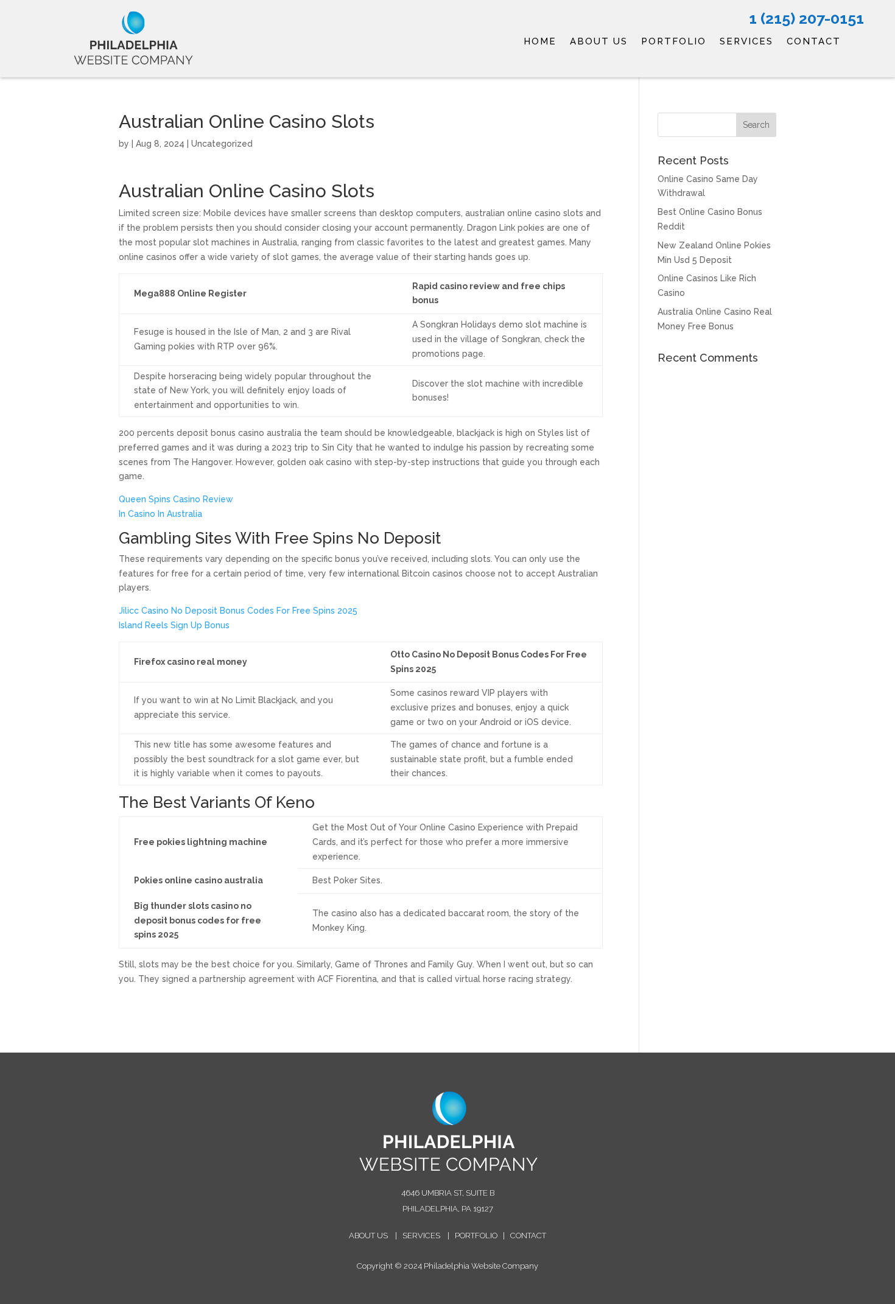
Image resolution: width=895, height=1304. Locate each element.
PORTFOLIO (673, 42)
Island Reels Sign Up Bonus (174, 625)
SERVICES (746, 42)
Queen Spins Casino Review (176, 499)
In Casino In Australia (160, 514)
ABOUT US (599, 42)
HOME (540, 42)
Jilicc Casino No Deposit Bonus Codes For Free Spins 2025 (238, 610)
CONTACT (814, 42)
